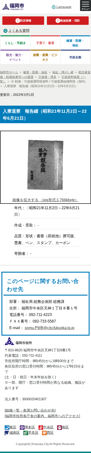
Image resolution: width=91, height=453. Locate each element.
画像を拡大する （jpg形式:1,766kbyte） (45, 200)
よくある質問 (18, 31)
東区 (12, 427)
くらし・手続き (15, 43)
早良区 (33, 432)
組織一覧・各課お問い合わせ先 (30, 410)
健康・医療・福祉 (75, 43)
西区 (50, 432)
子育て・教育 (45, 43)
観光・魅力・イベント (15, 57)
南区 (65, 427)
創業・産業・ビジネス (45, 57)
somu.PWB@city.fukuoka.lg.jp (49, 328)
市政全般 (75, 57)
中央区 (48, 427)
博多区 (29, 427)
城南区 (14, 432)
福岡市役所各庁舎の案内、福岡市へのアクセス (42, 416)
